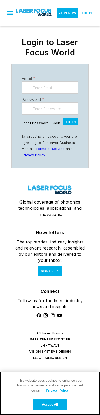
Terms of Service (50, 149)
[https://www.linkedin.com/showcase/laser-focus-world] (52, 315)
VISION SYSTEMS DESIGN (50, 351)
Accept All (50, 404)
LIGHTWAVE (50, 345)
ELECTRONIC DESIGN (50, 358)
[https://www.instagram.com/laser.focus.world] (45, 315)
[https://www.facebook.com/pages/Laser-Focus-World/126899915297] (38, 315)
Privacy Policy (33, 155)
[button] (10, 13)
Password (33, 99)
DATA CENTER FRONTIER (50, 339)
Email (28, 78)
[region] (50, 393)
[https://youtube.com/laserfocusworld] (59, 315)
